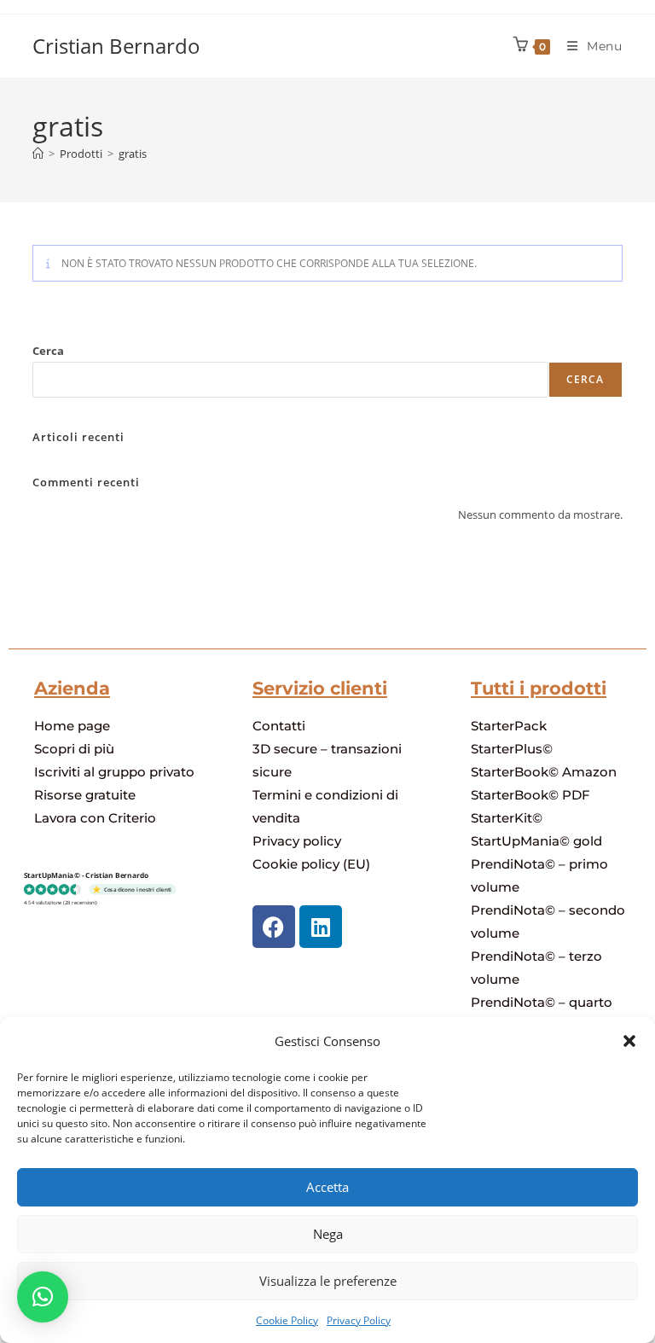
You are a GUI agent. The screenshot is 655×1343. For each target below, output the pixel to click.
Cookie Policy (287, 1320)
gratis (133, 153)
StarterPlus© (512, 749)
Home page (72, 726)
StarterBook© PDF (530, 795)
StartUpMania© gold (536, 841)
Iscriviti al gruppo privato (114, 772)
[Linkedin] (320, 926)
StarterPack (509, 726)
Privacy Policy (359, 1320)
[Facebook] (273, 926)
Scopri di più (74, 749)
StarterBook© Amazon (544, 772)
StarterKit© (506, 818)
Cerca (48, 350)
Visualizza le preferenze (328, 1280)
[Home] (37, 153)
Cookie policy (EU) (311, 864)
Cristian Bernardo (116, 46)
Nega (328, 1233)
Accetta (327, 1186)
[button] (629, 1040)
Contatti (278, 726)
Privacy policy (296, 841)
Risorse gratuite (85, 795)
